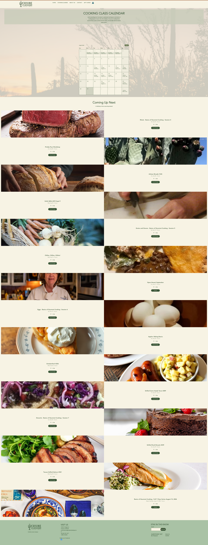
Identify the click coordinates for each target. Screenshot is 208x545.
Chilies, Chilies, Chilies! (52, 255)
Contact (167, 535)
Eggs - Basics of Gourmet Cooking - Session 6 (52, 309)
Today (127, 45)
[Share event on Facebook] (153, 124)
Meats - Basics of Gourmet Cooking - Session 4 (155, 120)
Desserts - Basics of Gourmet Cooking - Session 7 (52, 418)
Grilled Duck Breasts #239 (155, 445)
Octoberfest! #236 (52, 364)
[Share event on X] (155, 124)
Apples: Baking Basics (155, 336)
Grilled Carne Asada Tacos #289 (155, 391)
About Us (167, 534)
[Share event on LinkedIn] (156, 124)
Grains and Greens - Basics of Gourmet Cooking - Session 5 (155, 228)
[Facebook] (61, 539)
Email (152, 526)
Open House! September (155, 282)
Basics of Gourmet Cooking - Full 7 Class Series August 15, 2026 (155, 499)
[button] (62, 3)
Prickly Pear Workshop (52, 147)
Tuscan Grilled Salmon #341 (52, 472)
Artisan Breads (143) (155, 174)
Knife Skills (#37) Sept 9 (52, 201)
